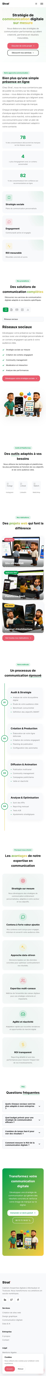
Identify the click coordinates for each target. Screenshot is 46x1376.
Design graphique (9, 1316)
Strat (6, 3)
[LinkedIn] (5, 1299)
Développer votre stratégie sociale (19, 378)
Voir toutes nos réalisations (17, 638)
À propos (6, 1336)
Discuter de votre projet (22, 46)
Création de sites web (11, 1312)
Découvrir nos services (21, 53)
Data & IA (6, 1324)
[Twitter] (11, 1299)
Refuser (20, 1369)
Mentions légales (9, 1352)
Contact (5, 1340)
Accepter (10, 1369)
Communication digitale (12, 1320)
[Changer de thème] (36, 4)
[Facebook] (18, 1299)
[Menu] (42, 3)
